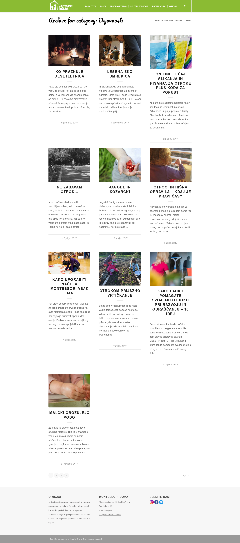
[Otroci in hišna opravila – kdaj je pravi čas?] (171, 165)
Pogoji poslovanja (76, 539)
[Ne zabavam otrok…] (69, 165)
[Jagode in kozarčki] (120, 165)
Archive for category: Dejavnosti (85, 20)
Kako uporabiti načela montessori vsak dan (69, 286)
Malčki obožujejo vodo (69, 415)
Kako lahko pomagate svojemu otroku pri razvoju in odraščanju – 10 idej (170, 302)
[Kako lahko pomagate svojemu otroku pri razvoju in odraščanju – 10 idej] (171, 269)
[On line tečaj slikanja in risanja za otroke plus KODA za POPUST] (171, 52)
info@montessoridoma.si (110, 514)
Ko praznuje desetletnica (69, 74)
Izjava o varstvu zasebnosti (92, 539)
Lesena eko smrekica (120, 74)
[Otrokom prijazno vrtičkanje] (120, 269)
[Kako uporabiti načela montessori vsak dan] (69, 263)
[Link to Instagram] (185, 538)
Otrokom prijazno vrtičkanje (119, 293)
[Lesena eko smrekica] (120, 50)
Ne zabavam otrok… (69, 189)
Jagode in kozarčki (120, 189)
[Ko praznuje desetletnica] (69, 50)
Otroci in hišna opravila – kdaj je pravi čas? (170, 192)
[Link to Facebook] (189, 538)
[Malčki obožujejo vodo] (69, 390)
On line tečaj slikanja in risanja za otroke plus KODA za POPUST (170, 83)
